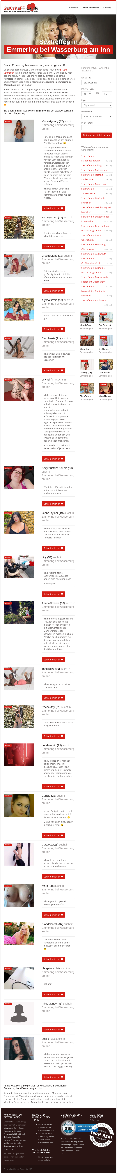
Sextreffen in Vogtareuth (96, 254)
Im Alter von (87, 88)
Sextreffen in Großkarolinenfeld (96, 261)
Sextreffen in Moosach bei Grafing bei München (96, 291)
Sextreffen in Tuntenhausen (96, 191)
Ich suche (86, 77)
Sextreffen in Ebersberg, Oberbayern (96, 247)
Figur (84, 100)
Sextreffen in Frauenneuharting (96, 158)
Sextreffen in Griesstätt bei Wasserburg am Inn (96, 228)
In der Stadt (87, 122)
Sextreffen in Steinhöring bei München (96, 209)
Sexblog (107, 7)
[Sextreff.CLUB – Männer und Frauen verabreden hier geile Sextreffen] (21, 7)
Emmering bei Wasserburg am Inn (58, 127)
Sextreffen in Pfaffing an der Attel (96, 177)
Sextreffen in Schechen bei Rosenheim (96, 219)
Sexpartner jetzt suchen (97, 135)
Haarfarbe (86, 111)
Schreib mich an (52, 208)
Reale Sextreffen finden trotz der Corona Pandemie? (46, 1127)
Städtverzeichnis (91, 7)
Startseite (73, 7)
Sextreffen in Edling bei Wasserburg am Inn (96, 270)
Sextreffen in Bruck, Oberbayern (96, 237)
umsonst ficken (44, 1160)
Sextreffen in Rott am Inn (96, 171)
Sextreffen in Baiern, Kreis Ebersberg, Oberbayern (96, 280)
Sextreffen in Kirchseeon (96, 301)
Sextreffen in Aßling (96, 165)
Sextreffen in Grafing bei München (96, 200)
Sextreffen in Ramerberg (96, 185)
